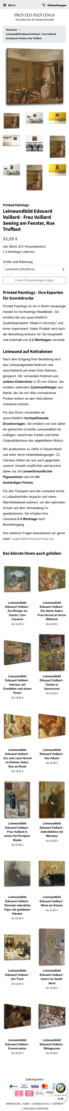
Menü (11, 5)
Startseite (11, 30)
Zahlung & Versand (35, 1108)
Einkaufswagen (56, 5)
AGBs (26, 1103)
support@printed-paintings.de (32, 539)
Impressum (13, 1103)
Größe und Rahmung (18, 262)
